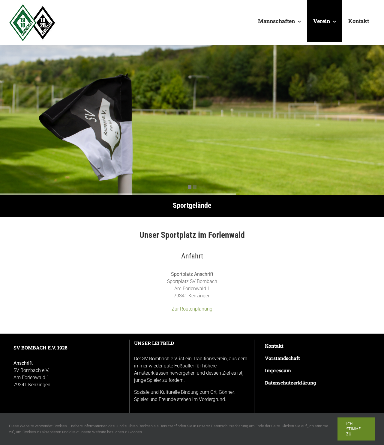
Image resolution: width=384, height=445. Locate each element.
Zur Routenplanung (192, 309)
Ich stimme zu (353, 429)
